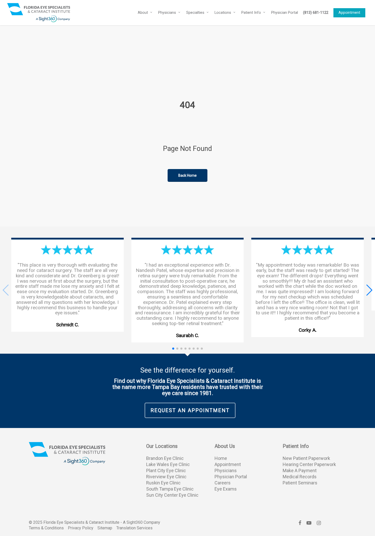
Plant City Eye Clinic (166, 470)
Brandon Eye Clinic (165, 458)
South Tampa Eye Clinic (170, 489)
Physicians (226, 470)
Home (221, 458)
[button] (369, 290)
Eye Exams (226, 489)
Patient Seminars (300, 482)
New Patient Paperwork (306, 458)
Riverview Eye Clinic (166, 476)
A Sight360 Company (141, 522)
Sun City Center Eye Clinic (172, 495)
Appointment (228, 464)
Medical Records (300, 476)
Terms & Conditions (46, 528)
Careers (223, 482)
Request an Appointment (190, 410)
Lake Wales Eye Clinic (168, 464)
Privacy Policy (80, 528)
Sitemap (104, 528)
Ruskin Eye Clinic (163, 482)
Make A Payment (300, 470)
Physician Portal (231, 476)
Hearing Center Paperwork (309, 464)
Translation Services (134, 528)
